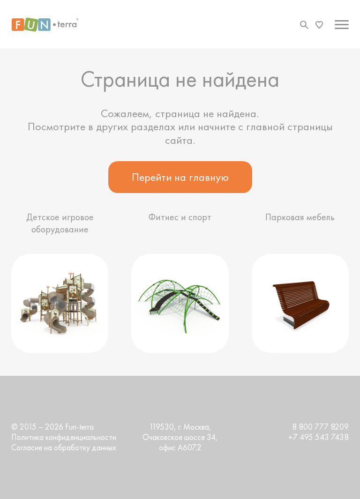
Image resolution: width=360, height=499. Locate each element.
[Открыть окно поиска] (304, 25)
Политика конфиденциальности (63, 437)
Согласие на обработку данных (63, 447)
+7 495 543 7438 (318, 437)
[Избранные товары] (319, 25)
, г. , (180, 437)
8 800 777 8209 (320, 427)
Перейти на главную (180, 177)
